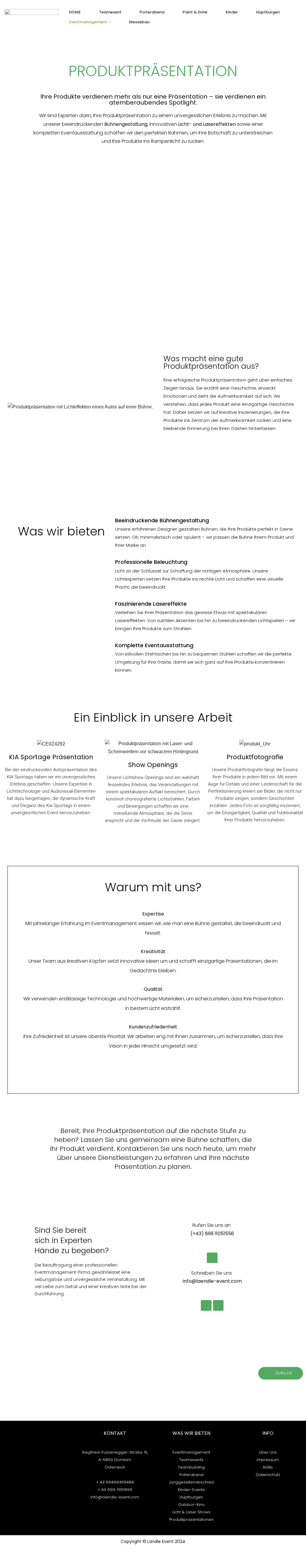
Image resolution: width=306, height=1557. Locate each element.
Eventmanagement (191, 1452)
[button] (109, 22)
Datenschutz (268, 1475)
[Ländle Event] (31, 17)
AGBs (268, 1467)
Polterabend (152, 12)
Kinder (232, 12)
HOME (75, 12)
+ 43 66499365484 (115, 1482)
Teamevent (110, 12)
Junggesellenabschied (191, 1482)
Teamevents (191, 1460)
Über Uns (268, 1452)
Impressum (268, 1460)
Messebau (139, 22)
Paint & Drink (195, 12)
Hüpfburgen (268, 12)
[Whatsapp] (218, 1305)
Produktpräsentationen (191, 1519)
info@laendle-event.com (115, 1497)
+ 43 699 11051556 (114, 1489)
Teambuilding (191, 1467)
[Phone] (212, 1258)
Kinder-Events (191, 1489)
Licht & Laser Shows (191, 1512)
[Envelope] (206, 1305)
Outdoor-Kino (191, 1504)
